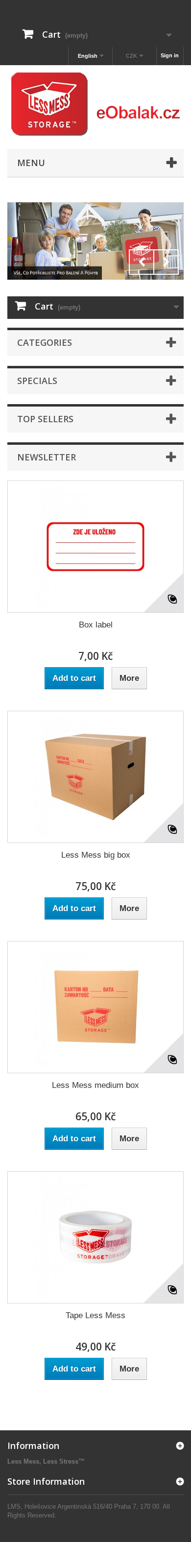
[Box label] (95, 546)
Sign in (170, 55)
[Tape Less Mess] (95, 1237)
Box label (96, 624)
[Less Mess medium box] (95, 1007)
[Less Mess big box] (95, 777)
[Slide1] (95, 241)
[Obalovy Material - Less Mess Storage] (95, 104)
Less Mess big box (95, 855)
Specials (37, 380)
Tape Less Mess (95, 1315)
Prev (141, 262)
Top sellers (45, 419)
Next (166, 262)
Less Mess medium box (95, 1085)
